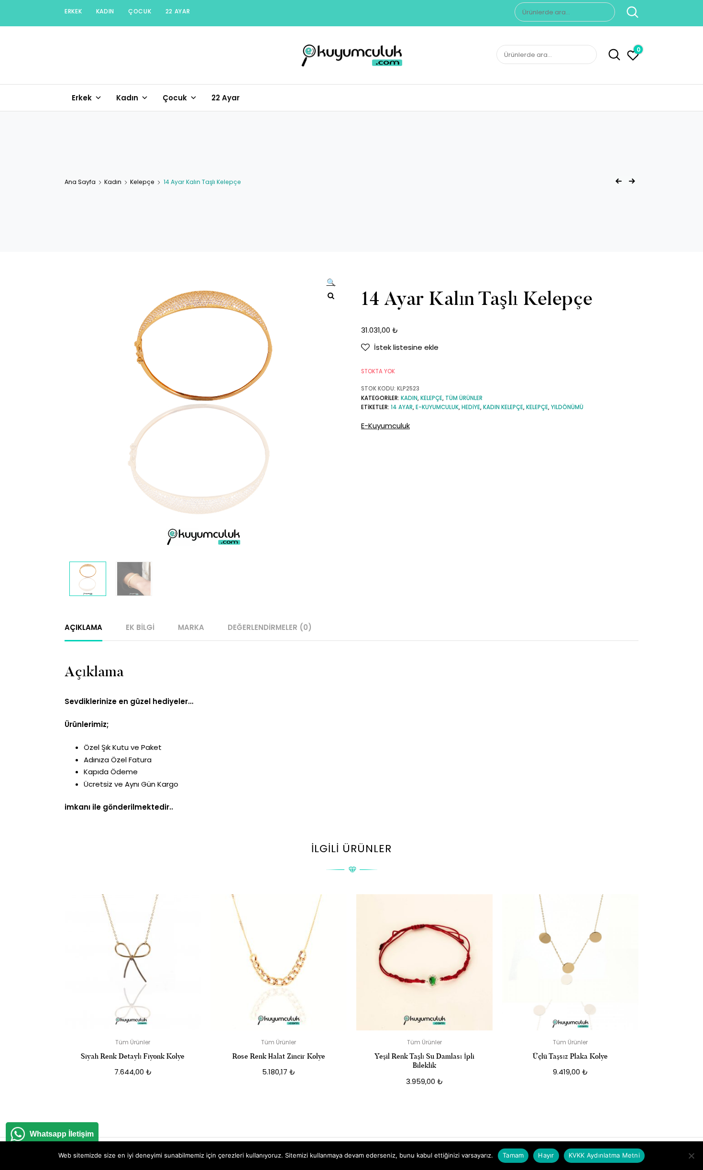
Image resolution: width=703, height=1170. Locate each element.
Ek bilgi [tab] (140, 627)
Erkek (73, 11)
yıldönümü (567, 407)
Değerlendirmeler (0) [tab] (270, 627)
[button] (331, 283)
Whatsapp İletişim (62, 1134)
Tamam (513, 1155)
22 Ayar (177, 11)
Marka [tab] (191, 627)
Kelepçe (142, 182)
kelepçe (537, 407)
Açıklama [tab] (83, 627)
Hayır (546, 1155)
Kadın (105, 11)
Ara (627, 12)
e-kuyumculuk (437, 407)
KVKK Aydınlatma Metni (604, 1155)
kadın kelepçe (503, 407)
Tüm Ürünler (464, 398)
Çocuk (140, 11)
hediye (470, 407)
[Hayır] (691, 1155)
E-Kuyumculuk (385, 426)
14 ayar (402, 407)
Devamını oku (132, 1093)
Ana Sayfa (80, 182)
